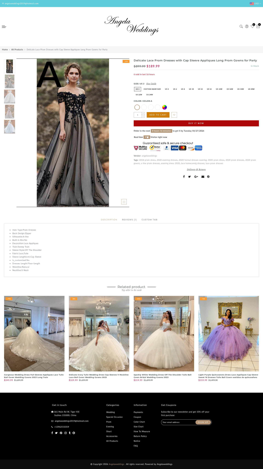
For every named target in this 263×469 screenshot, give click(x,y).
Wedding (110, 412)
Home (5, 49)
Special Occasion (114, 417)
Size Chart (139, 426)
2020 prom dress (216, 160)
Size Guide (151, 84)
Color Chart (139, 422)
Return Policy (140, 436)
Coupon (137, 417)
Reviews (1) (129, 219)
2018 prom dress (147, 160)
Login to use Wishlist (174, 115)
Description (109, 219)
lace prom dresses (214, 163)
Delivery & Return (196, 169)
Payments (138, 412)
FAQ (136, 446)
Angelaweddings (164, 464)
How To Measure (142, 431)
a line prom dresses (150, 163)
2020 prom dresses (235, 160)
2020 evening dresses (167, 160)
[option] (72, 133)
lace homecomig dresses (193, 163)
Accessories (112, 436)
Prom (108, 422)
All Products (17, 49)
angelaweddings (149, 156)
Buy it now (196, 123)
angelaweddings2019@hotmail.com (72, 421)
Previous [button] (21, 134)
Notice (137, 441)
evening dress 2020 (170, 163)
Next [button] (120, 134)
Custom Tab (150, 219)
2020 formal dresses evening (193, 160)
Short (109, 431)
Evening (110, 426)
